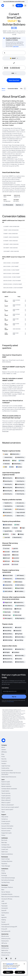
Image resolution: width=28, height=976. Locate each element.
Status (3, 835)
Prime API (4, 929)
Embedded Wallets (6, 894)
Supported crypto (6, 833)
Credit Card (4, 849)
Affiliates (4, 752)
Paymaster (4, 906)
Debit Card (4, 851)
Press (3, 756)
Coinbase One (5, 845)
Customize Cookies (11, 968)
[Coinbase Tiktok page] (15, 959)
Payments (4, 863)
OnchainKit (4, 908)
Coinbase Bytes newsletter (9, 788)
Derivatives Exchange (7, 880)
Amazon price (5, 955)
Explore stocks (5, 784)
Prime (3, 871)
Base (2, 889)
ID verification (5, 823)
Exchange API (5, 924)
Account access (5, 830)
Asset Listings (5, 859)
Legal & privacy (5, 766)
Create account (5, 821)
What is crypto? (5, 802)
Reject (8, 972)
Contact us (4, 819)
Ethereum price (5, 938)
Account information (7, 826)
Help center (4, 816)
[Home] (2, 5)
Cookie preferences (7, 770)
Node (2, 915)
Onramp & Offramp (6, 899)
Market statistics (6, 786)
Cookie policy (5, 768)
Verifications (5, 913)
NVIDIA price (5, 948)
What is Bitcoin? (6, 800)
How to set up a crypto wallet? (10, 807)
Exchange (4, 875)
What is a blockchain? (7, 805)
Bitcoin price (5, 936)
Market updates (5, 798)
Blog (2, 754)
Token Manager (5, 866)
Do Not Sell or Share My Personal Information (11, 773)
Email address (5, 687)
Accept (20, 972)
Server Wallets (5, 892)
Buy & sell (4, 840)
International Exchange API (9, 926)
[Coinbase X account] (1, 959)
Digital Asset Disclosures (8, 777)
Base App (4, 842)
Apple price (4, 950)
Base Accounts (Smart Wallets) (10, 896)
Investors (4, 761)
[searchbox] (14, 73)
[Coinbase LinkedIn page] (6, 959)
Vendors (3, 763)
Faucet (3, 922)
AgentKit (4, 917)
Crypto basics (5, 791)
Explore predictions (7, 854)
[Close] (24, 964)
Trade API (4, 903)
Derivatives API (5, 931)
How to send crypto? (7, 809)
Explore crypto (5, 781)
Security (3, 759)
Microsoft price (5, 952)
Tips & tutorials (5, 793)
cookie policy (10, 963)
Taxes (3, 812)
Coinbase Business (6, 861)
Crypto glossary (6, 795)
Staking (3, 873)
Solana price (5, 941)
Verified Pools (5, 882)
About (3, 747)
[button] (25, 5)
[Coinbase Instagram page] (10, 959)
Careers (3, 749)
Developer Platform (7, 887)
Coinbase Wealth (6, 847)
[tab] (3, 88)
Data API (3, 910)
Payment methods (6, 828)
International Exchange (8, 877)
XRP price (4, 943)
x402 (2, 901)
